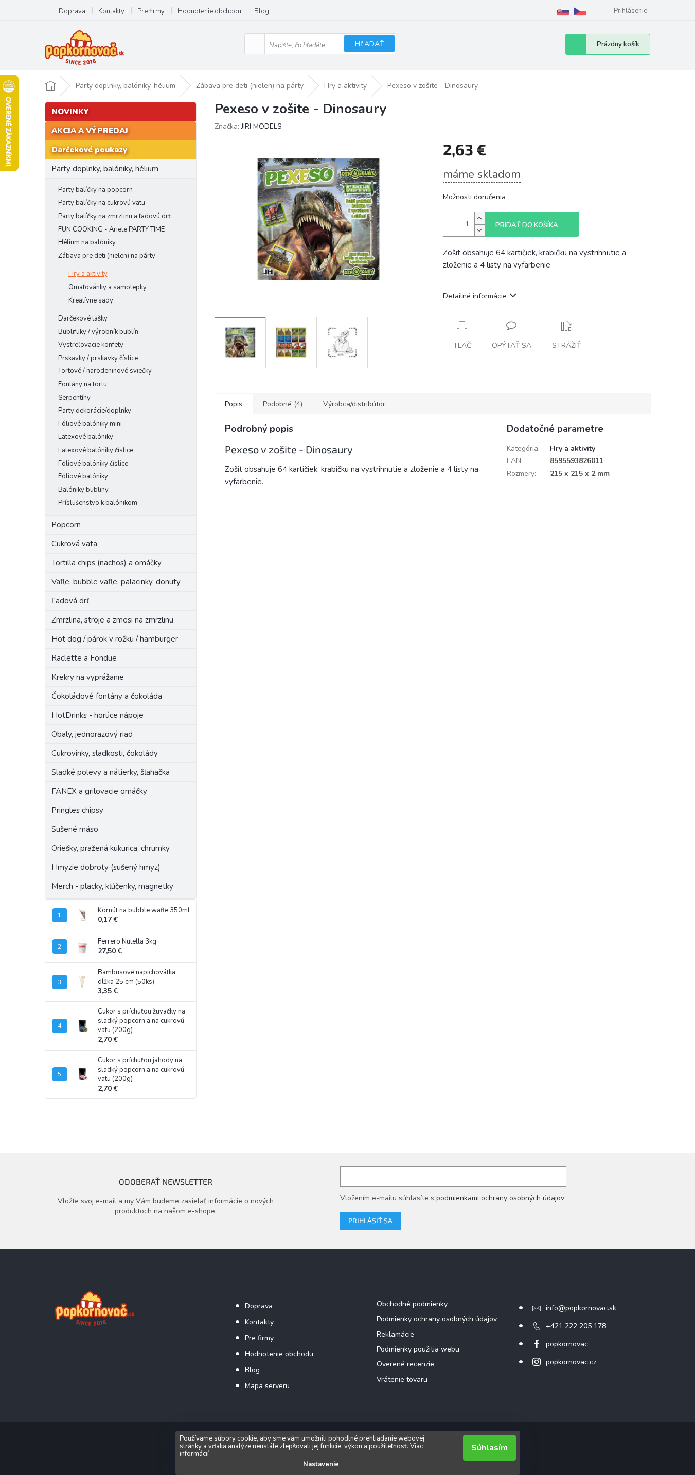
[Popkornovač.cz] (580, 11)
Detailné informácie (475, 296)
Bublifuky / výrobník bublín (98, 331)
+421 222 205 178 (576, 1326)
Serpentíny (74, 397)
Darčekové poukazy (89, 150)
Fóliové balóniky (83, 476)
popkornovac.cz (571, 1362)
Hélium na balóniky (87, 242)
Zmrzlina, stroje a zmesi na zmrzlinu (112, 620)
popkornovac (567, 1344)
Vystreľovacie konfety (90, 344)
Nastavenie (321, 1464)
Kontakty (111, 11)
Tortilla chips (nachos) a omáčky (106, 563)
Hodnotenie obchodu (209, 11)
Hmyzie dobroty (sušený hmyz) (106, 867)
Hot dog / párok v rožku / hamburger (114, 639)
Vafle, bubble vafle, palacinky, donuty (116, 582)
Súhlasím (489, 1447)
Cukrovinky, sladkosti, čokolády (104, 753)
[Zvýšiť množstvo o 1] (479, 218)
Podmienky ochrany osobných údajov (437, 1319)
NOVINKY (70, 111)
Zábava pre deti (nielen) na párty (106, 255)
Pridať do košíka (526, 225)
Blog (261, 11)
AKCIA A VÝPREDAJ (89, 131)
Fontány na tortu (82, 384)
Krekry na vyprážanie (87, 677)
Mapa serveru (267, 1386)
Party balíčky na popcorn (95, 189)
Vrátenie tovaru (402, 1379)
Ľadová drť (70, 601)
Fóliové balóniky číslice (93, 463)
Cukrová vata (74, 544)
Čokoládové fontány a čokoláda (106, 696)
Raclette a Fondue (84, 658)
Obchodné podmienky (412, 1304)
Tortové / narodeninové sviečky (105, 371)
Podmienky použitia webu (418, 1349)
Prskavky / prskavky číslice (98, 358)
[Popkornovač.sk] (563, 11)
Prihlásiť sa (370, 1220)
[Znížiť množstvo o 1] (479, 230)
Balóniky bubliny (83, 489)
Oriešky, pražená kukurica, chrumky (110, 848)
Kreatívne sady (90, 300)
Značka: (248, 126)
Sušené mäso (74, 829)
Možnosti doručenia (474, 197)
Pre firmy (151, 11)
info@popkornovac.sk (581, 1308)
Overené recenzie (405, 1364)
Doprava (72, 11)
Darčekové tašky (83, 318)
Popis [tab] (233, 404)
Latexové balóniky (85, 436)
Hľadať (369, 44)
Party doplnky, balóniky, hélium (104, 169)
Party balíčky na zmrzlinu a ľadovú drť (114, 216)
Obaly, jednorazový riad (92, 734)
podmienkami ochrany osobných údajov (500, 1198)
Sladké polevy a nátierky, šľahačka (110, 772)
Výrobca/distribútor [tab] (354, 404)
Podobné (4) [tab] (282, 404)
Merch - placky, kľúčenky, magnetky (112, 886)
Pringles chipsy (77, 810)
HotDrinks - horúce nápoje (97, 715)
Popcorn (66, 525)
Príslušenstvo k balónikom (97, 502)
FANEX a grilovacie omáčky (99, 791)
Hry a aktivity (88, 273)
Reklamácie (395, 1334)
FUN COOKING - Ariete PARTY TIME (111, 229)
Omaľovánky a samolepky (107, 287)
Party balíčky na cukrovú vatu (101, 202)
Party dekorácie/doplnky (94, 410)
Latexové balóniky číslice (95, 450)
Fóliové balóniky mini (90, 424)
